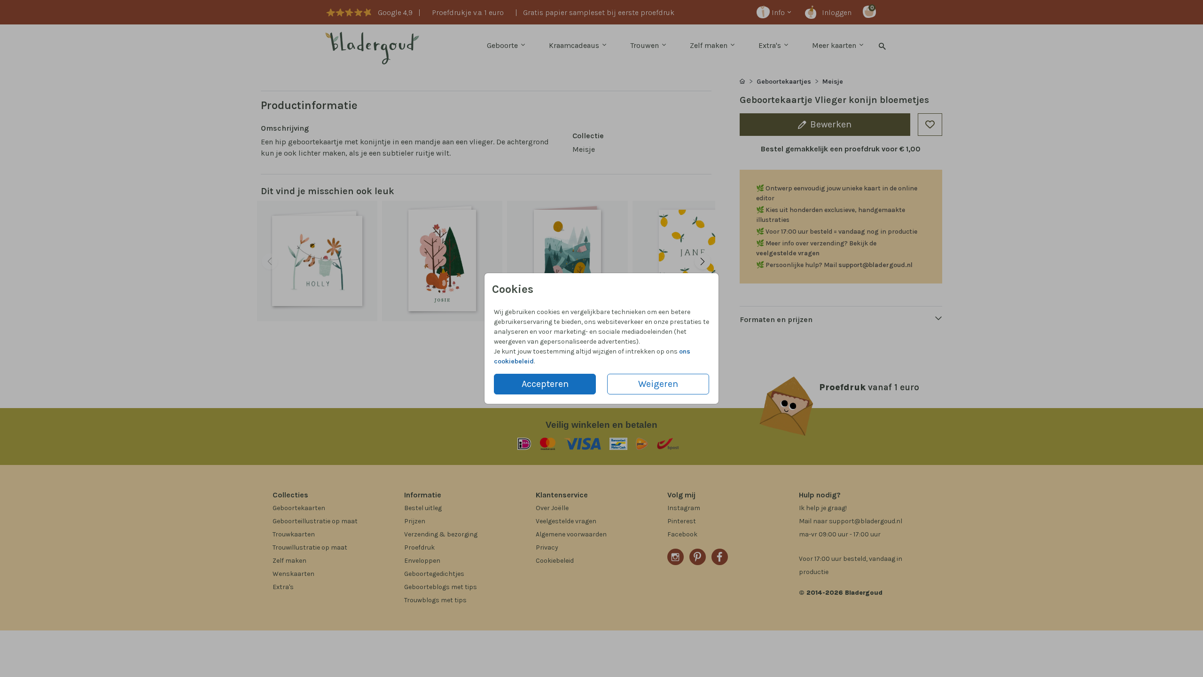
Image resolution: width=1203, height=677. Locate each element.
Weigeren (658, 383)
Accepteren (545, 383)
